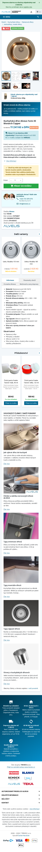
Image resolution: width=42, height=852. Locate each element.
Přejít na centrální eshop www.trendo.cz (21, 767)
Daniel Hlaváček (24, 835)
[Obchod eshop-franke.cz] (14, 772)
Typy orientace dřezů (13, 541)
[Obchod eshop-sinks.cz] (28, 778)
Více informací (11, 161)
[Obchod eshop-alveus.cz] (14, 784)
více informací (34, 809)
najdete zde (27, 7)
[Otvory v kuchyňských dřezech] (21, 657)
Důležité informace (10, 795)
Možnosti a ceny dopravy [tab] (29, 284)
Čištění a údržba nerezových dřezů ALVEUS (18, 497)
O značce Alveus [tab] (10, 284)
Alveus (11, 211)
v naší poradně (32, 688)
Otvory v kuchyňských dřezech (17, 672)
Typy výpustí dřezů (12, 629)
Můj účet (5, 799)
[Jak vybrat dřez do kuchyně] (21, 437)
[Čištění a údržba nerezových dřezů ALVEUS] (21, 480)
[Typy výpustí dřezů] (21, 613)
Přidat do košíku (21, 186)
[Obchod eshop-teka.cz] (28, 784)
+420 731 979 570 (26, 199)
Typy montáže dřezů (12, 585)
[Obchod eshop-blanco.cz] (28, 773)
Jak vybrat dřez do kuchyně (15, 452)
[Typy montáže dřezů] (21, 569)
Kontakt (5, 803)
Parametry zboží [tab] (30, 280)
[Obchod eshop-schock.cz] (14, 778)
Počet (6, 180)
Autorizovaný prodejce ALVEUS (15, 791)
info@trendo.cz (24, 204)
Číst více (7, 464)
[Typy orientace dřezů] (21, 526)
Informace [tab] (10, 280)
